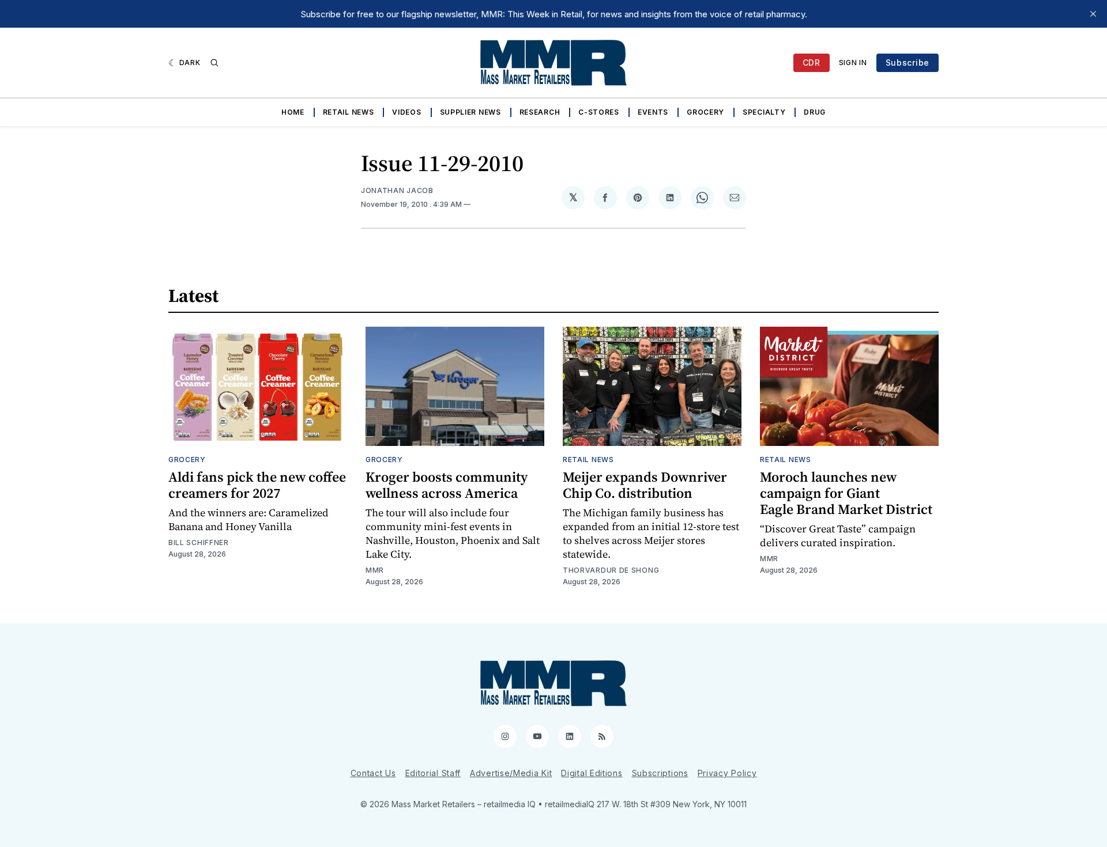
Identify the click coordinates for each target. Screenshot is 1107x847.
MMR (375, 570)
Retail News (348, 112)
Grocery (705, 112)
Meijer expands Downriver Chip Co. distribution (645, 484)
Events (653, 112)
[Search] (214, 62)
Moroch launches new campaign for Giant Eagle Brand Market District (846, 493)
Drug (815, 112)
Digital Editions (591, 773)
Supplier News (470, 112)
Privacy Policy (727, 773)
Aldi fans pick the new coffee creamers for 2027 (257, 484)
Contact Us (373, 773)
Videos (406, 112)
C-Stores (598, 112)
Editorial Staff (433, 773)
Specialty (764, 112)
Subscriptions (660, 773)
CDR (811, 62)
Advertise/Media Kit (511, 773)
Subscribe (907, 62)
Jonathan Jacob (397, 190)
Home (292, 112)
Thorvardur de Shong (611, 570)
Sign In (853, 62)
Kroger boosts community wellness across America (447, 484)
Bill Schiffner (198, 542)
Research (539, 112)
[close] (1093, 14)
